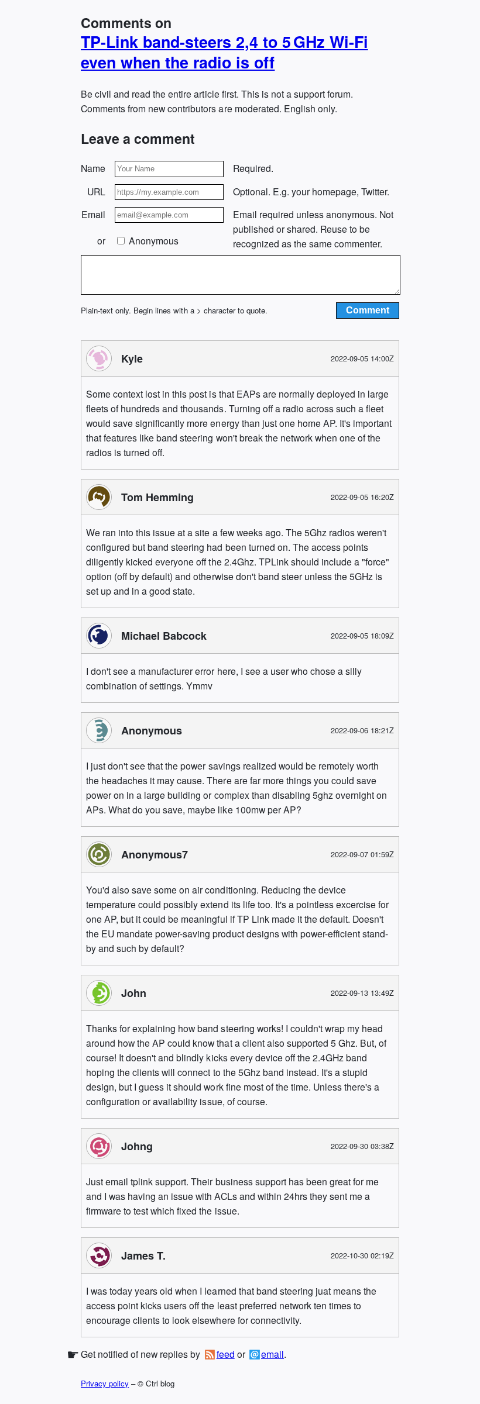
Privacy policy (105, 1383)
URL (96, 191)
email (272, 1354)
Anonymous (152, 240)
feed (226, 1354)
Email (93, 214)
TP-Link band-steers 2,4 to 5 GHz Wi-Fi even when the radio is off (224, 52)
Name (93, 168)
